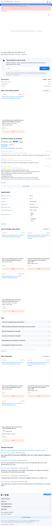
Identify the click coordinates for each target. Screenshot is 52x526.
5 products (46, 229)
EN (22, 517)
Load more (3, 182)
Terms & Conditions (32, 520)
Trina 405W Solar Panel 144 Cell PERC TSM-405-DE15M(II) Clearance (16, 160)
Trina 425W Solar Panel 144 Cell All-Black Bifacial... (12, 168)
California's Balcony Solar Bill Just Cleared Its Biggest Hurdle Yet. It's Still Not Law (24, 478)
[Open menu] (2, 2)
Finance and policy (14, 468)
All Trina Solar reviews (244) (8, 148)
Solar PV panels (14, 481)
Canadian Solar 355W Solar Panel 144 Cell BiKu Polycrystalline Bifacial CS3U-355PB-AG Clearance (38, 260)
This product (19, 148)
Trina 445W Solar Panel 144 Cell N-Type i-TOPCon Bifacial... (14, 153)
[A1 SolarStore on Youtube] (7, 495)
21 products (46, 356)
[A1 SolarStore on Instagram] (5, 495)
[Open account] (47, 2)
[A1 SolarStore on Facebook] (1, 495)
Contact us (29, 522)
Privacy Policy (16, 74)
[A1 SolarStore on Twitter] (3, 495)
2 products (46, 90)
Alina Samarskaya (6, 452)
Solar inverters (14, 460)
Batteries (13, 452)
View (13, 131)
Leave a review (26, 186)
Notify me (44, 68)
